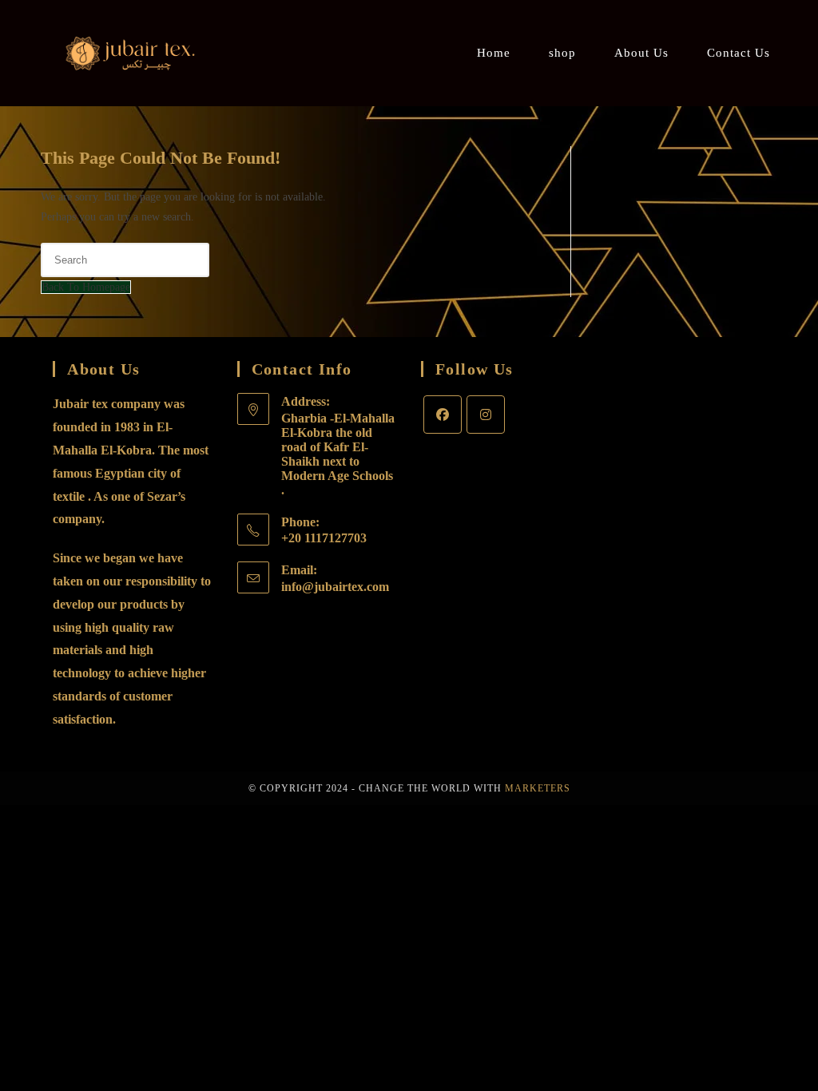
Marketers (537, 788)
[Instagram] (486, 414)
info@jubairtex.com (335, 586)
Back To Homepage (86, 287)
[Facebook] (442, 414)
